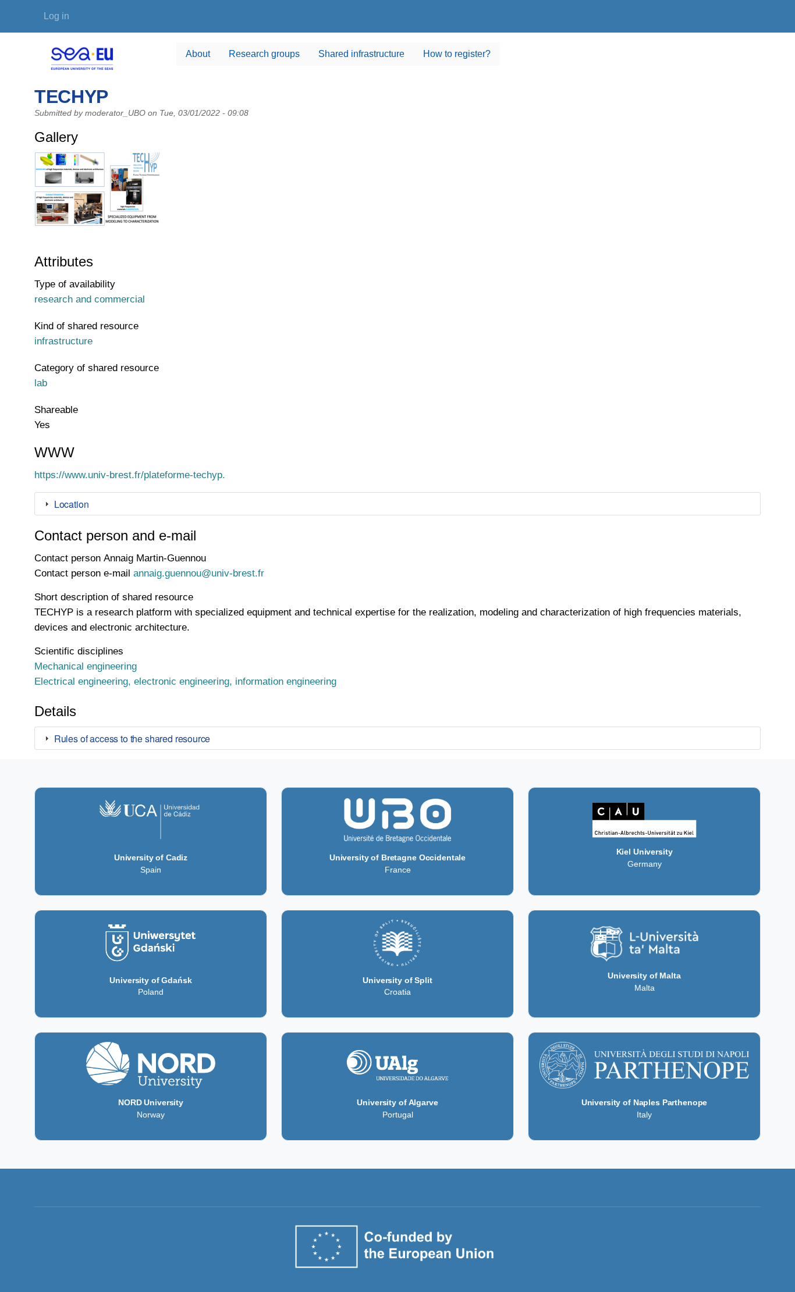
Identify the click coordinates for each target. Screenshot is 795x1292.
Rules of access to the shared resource (132, 738)
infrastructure (63, 341)
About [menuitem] (198, 54)
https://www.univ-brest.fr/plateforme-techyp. (129, 475)
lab (40, 383)
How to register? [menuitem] (457, 54)
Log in (56, 16)
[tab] (397, 503)
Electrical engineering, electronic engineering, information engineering (185, 681)
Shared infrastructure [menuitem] (361, 54)
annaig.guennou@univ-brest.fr (198, 573)
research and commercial (89, 299)
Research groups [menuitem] (264, 54)
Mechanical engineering (85, 666)
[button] (98, 196)
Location (71, 504)
